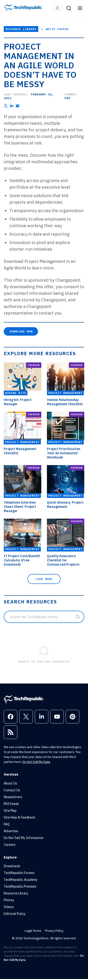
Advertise (11, 831)
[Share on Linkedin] (12, 106)
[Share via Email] (17, 106)
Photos (9, 900)
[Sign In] (57, 8)
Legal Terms (33, 931)
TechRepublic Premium (20, 886)
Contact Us (12, 790)
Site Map (10, 810)
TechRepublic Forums (19, 873)
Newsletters (13, 797)
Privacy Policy (54, 931)
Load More (44, 579)
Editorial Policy (15, 914)
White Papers (57, 29)
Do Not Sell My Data (36, 762)
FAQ (7, 824)
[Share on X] (6, 106)
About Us (10, 783)
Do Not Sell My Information (23, 838)
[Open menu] (80, 8)
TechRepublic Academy (21, 880)
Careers (9, 845)
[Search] (69, 8)
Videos (9, 907)
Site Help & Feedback (19, 817)
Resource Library (21, 29)
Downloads (12, 866)
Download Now (20, 331)
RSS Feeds (11, 804)
